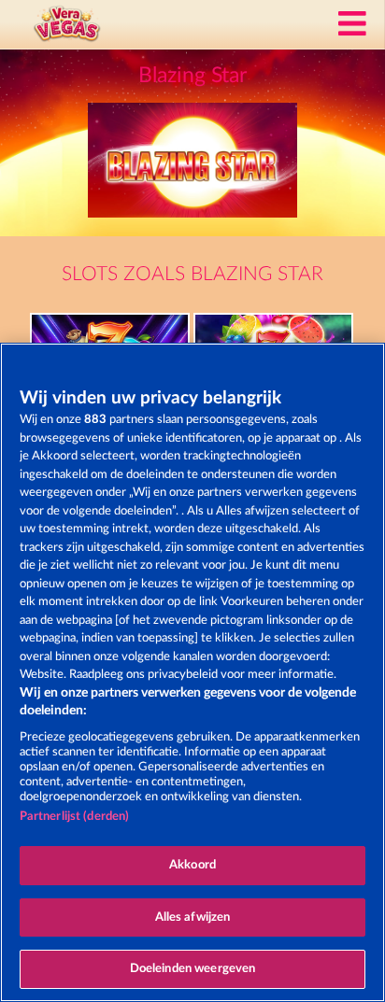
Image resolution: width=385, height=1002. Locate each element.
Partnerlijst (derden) (75, 817)
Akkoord (192, 865)
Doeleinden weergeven (193, 969)
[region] (192, 672)
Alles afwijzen (193, 917)
